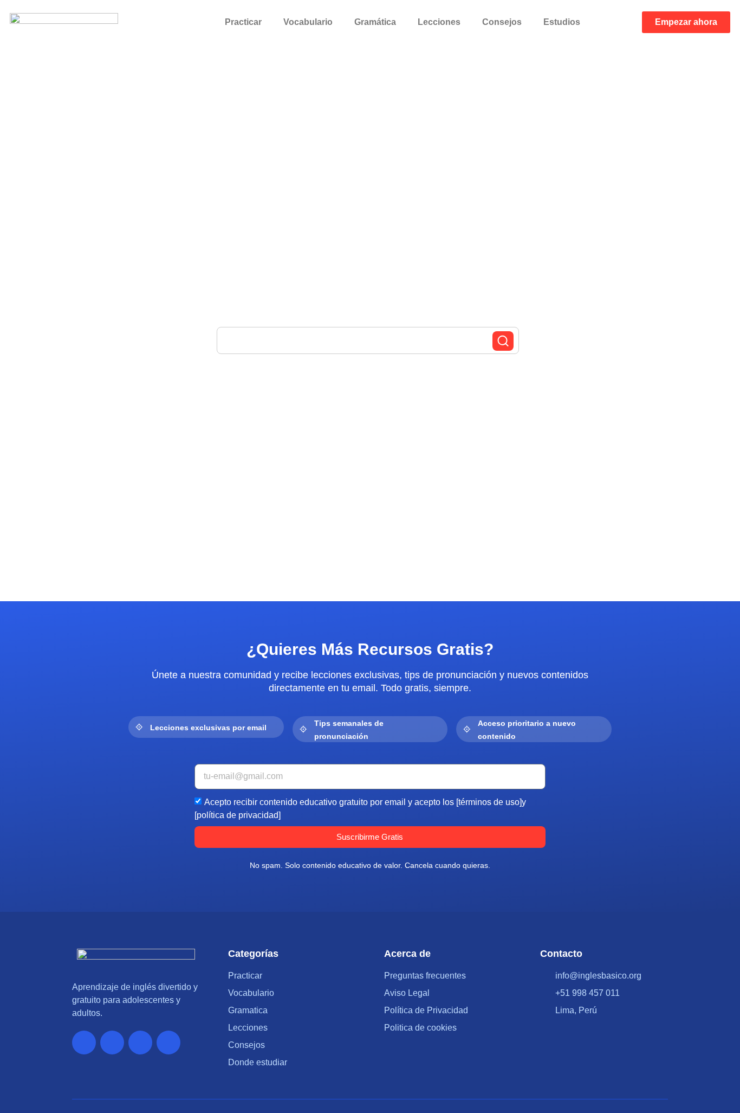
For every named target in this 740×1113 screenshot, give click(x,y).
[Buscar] (503, 341)
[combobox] (368, 340)
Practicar (243, 22)
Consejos (502, 22)
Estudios (561, 22)
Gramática (375, 22)
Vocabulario (308, 22)
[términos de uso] (489, 801)
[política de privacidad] (237, 814)
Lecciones (439, 22)
